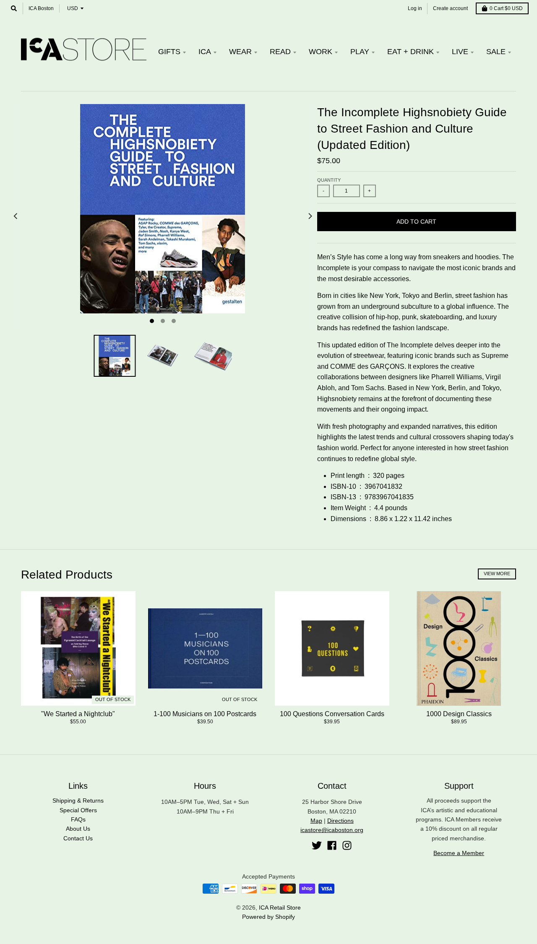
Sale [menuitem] (496, 51)
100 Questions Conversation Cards (332, 713)
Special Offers (78, 810)
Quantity (329, 180)
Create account (450, 8)
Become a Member (458, 853)
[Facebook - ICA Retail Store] (332, 845)
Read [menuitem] (280, 51)
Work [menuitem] (320, 51)
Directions (340, 820)
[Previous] (16, 216)
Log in (415, 8)
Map (316, 820)
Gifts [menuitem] (169, 51)
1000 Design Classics (459, 713)
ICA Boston (41, 8)
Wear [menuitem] (240, 51)
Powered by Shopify (268, 916)
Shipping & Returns (78, 800)
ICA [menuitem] (204, 51)
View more (497, 573)
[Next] (310, 216)
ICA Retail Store (280, 907)
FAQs (78, 819)
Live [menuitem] (460, 51)
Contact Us (78, 838)
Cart (506, 8)
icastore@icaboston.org (331, 830)
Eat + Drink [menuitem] (410, 51)
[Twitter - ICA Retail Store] (317, 845)
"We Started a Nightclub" (78, 713)
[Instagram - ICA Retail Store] (347, 845)
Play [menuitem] (359, 51)
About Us (78, 828)
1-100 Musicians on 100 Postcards (205, 713)
